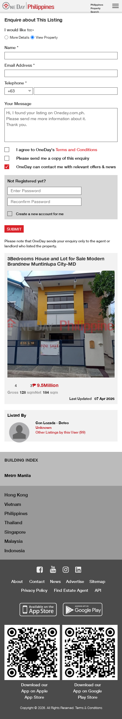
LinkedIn (78, 571)
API (98, 590)
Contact (37, 581)
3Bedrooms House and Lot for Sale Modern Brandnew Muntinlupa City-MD (55, 261)
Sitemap (97, 581)
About (17, 581)
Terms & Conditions (88, 708)
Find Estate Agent (71, 590)
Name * (11, 47)
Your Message (17, 103)
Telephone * (15, 82)
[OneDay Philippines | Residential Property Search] (28, 6)
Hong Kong (16, 494)
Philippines (16, 513)
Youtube (53, 571)
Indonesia (14, 550)
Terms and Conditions (76, 149)
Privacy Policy (34, 590)
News (55, 581)
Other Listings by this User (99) (60, 432)
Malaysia (13, 541)
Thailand (13, 522)
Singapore (14, 532)
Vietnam (12, 504)
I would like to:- (19, 29)
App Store (38, 609)
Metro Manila (17, 475)
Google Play (82, 609)
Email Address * (19, 65)
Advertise (75, 581)
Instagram (65, 571)
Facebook (40, 571)
